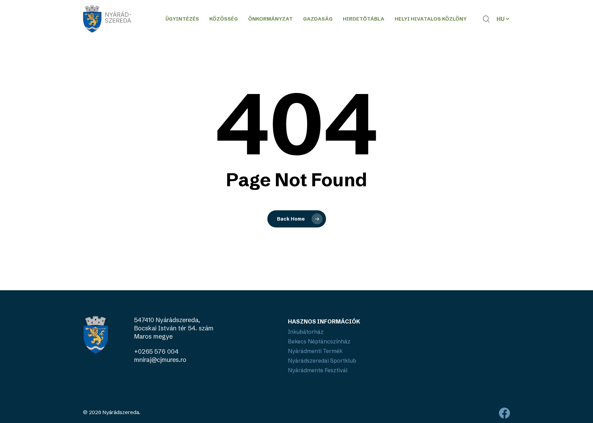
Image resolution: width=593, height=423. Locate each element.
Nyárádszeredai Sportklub (322, 360)
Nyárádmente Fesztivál (318, 370)
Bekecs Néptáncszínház (319, 341)
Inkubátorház (306, 331)
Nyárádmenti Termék (315, 351)
